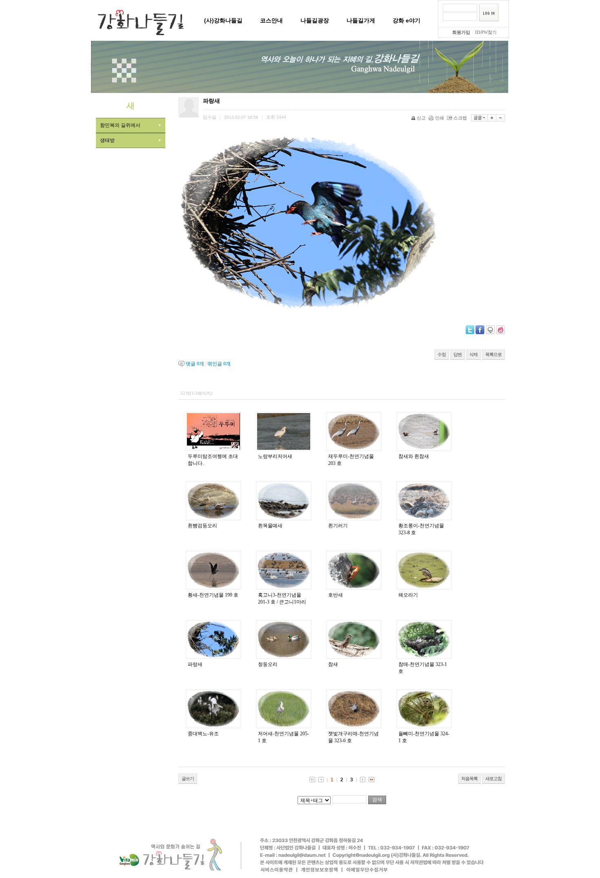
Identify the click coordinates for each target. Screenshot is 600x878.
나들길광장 (314, 20)
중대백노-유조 (203, 733)
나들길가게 (361, 20)
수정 (442, 354)
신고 (421, 117)
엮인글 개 (219, 364)
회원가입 (461, 32)
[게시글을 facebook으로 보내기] (480, 329)
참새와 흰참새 (413, 456)
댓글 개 (195, 364)
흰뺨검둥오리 (202, 526)
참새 (333, 664)
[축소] (500, 118)
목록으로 (493, 354)
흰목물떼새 (270, 526)
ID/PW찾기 (486, 32)
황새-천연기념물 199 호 (213, 595)
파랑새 (195, 664)
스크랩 (460, 117)
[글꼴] (479, 118)
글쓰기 (188, 778)
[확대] (492, 118)
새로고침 (493, 778)
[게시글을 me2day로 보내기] (490, 329)
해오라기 (408, 595)
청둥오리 (268, 664)
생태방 (107, 140)
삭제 (473, 354)
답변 (457, 354)
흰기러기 (338, 526)
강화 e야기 (406, 20)
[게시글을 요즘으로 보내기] (500, 329)
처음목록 (469, 778)
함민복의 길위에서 (120, 125)
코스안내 (271, 20)
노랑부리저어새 (275, 456)
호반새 (335, 595)
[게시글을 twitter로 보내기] (470, 329)
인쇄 (439, 117)
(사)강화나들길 (223, 20)
